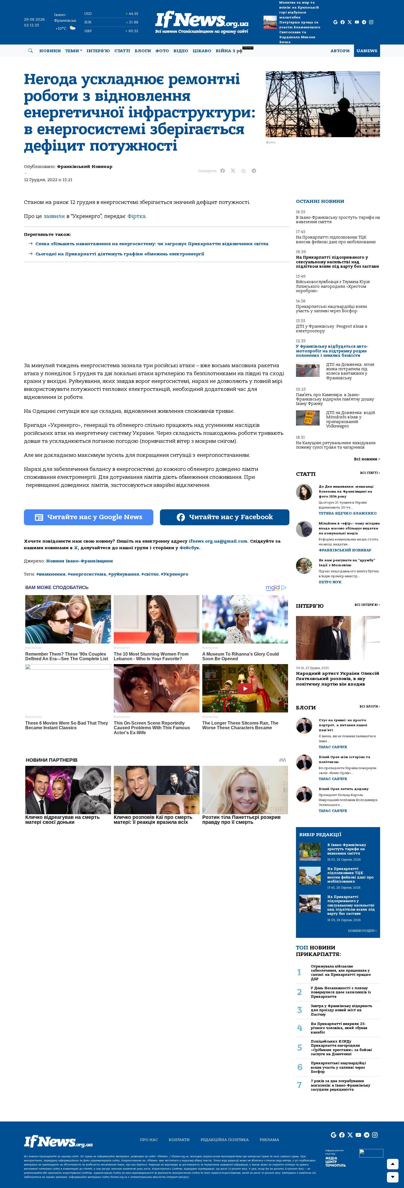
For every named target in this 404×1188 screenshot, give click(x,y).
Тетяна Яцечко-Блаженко (348, 513)
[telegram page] (364, 22)
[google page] (335, 22)
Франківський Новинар (84, 166)
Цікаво (202, 50)
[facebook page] (343, 22)
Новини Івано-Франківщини (79, 561)
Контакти (179, 1139)
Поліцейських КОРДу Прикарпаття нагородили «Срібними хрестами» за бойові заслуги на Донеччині (341, 1047)
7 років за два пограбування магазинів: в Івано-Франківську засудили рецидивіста (340, 1085)
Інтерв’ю (98, 50)
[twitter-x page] (350, 22)
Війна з (234, 50)
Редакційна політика (225, 1139)
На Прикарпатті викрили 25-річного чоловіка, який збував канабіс (339, 1028)
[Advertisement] (156, 316)
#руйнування (123, 574)
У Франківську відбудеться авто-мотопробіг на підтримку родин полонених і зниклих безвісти (332, 351)
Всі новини (367, 459)
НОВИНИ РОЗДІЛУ (362, 931)
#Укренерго (174, 574)
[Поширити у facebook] (223, 171)
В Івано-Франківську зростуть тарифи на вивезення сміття (338, 219)
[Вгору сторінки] (393, 1164)
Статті (122, 50)
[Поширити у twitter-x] (233, 171)
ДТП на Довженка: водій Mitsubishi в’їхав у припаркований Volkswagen (350, 419)
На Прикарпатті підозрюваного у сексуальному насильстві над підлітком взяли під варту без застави (337, 262)
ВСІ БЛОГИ (369, 706)
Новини (50, 50)
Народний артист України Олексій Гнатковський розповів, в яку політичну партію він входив (337, 678)
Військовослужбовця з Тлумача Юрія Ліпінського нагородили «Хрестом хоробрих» (333, 286)
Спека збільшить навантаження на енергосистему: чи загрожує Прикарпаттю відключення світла (152, 243)
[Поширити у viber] (243, 171)
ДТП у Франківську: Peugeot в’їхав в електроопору (331, 328)
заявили (54, 216)
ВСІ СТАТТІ (370, 473)
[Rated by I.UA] (371, 1153)
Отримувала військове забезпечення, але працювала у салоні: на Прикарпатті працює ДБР (341, 972)
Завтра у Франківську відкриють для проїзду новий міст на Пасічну (341, 1010)
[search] (30, 51)
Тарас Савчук (333, 747)
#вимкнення (50, 574)
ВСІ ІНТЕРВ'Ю (367, 605)
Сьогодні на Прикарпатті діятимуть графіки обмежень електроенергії (119, 254)
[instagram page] (371, 22)
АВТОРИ (340, 50)
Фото (162, 50)
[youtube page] (357, 22)
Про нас (149, 1139)
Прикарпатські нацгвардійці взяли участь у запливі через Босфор (331, 308)
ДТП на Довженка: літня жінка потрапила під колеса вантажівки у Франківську (350, 371)
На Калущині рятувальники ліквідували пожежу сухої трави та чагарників (335, 445)
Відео (180, 50)
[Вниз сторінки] (393, 1177)
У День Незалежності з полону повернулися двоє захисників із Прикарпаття (341, 992)
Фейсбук (189, 547)
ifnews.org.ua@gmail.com (218, 541)
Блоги (143, 50)
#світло (150, 574)
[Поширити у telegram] (254, 171)
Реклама (269, 1139)
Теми (72, 50)
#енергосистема (87, 574)
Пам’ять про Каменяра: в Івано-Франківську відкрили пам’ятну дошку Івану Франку (335, 399)
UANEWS (367, 50)
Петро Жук (330, 582)
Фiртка (137, 216)
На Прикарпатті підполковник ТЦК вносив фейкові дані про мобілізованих (336, 239)
